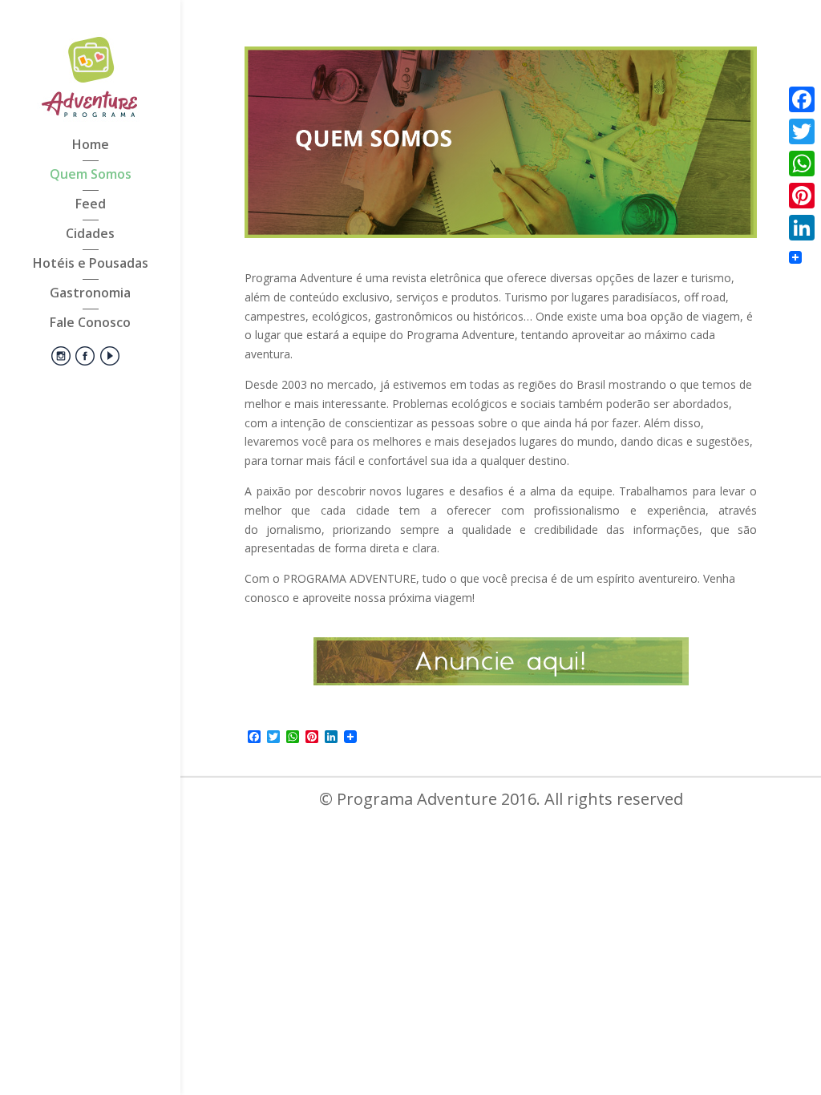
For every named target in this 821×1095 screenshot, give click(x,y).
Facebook (81, 363)
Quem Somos (90, 175)
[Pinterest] (802, 196)
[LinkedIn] (802, 228)
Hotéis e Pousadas (90, 264)
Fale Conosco (90, 324)
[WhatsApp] (802, 163)
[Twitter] (802, 131)
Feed (90, 205)
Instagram (57, 363)
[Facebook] (802, 99)
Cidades (90, 235)
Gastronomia (90, 294)
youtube (107, 363)
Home (90, 146)
